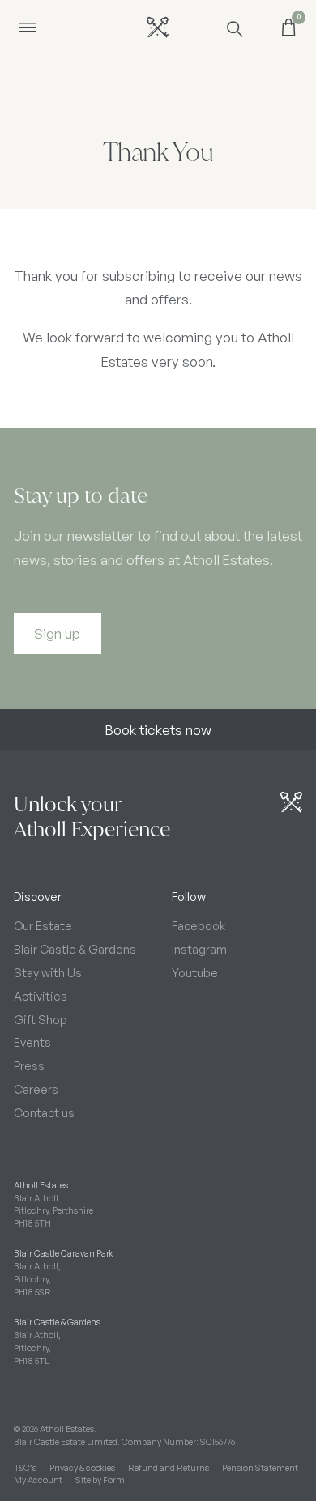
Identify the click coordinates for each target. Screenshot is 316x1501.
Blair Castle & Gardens (75, 949)
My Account (38, 1480)
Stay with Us (48, 972)
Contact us (44, 1112)
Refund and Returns (168, 1467)
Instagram (199, 949)
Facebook (198, 925)
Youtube (195, 972)
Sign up (57, 633)
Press (29, 1065)
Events (32, 1042)
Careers (36, 1089)
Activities (40, 996)
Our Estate (43, 925)
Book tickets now (158, 729)
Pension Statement (260, 1467)
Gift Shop (40, 1019)
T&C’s (25, 1467)
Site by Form (100, 1480)
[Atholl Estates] (158, 27)
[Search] (233, 27)
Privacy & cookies (82, 1467)
